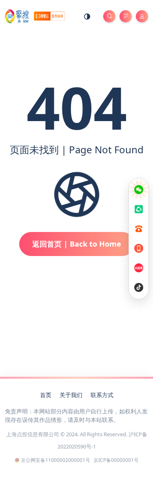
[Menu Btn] (126, 16)
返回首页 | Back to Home (76, 244)
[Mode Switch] (87, 16)
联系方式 (102, 395)
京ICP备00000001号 (116, 460)
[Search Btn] (109, 16)
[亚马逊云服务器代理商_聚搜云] (35, 16)
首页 (45, 395)
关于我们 (71, 395)
